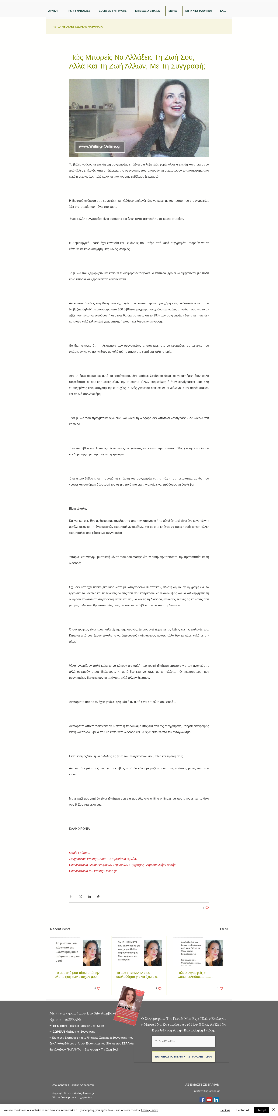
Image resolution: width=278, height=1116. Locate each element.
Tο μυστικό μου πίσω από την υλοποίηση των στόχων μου (77, 975)
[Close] (273, 1110)
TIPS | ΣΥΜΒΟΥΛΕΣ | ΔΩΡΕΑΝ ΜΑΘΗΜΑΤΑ (76, 26)
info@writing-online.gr (207, 1090)
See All (224, 928)
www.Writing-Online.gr (81, 1092)
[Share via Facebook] (71, 896)
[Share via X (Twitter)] (80, 896)
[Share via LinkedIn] (89, 896)
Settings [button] (225, 1110)
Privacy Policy (149, 1110)
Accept (262, 1110)
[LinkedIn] (216, 1099)
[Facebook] (202, 1099)
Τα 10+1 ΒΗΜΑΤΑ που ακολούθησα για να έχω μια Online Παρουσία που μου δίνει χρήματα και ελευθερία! (137, 975)
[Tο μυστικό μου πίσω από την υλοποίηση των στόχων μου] (77, 951)
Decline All (242, 1110)
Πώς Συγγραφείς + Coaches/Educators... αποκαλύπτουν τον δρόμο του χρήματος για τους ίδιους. (200, 975)
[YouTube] (209, 1099)
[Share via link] (98, 896)
